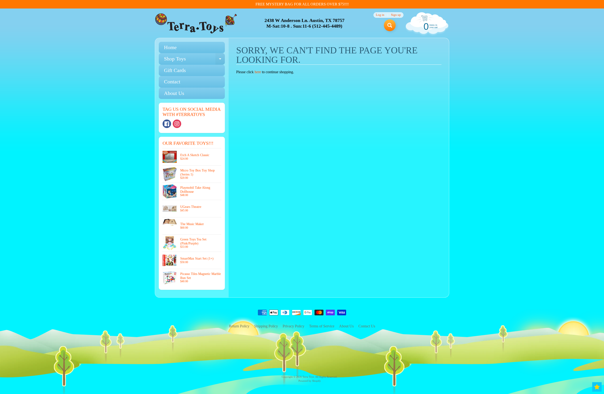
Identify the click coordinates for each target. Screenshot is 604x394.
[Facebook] (167, 124)
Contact (172, 82)
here (258, 72)
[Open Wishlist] (597, 387)
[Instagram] (177, 124)
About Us (174, 93)
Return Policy (239, 326)
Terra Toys (308, 376)
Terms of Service (321, 326)
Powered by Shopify (309, 380)
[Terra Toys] (196, 23)
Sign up (396, 15)
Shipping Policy (266, 326)
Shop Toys (194, 60)
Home (170, 47)
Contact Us (366, 326)
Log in (380, 15)
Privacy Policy (293, 326)
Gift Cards (175, 70)
